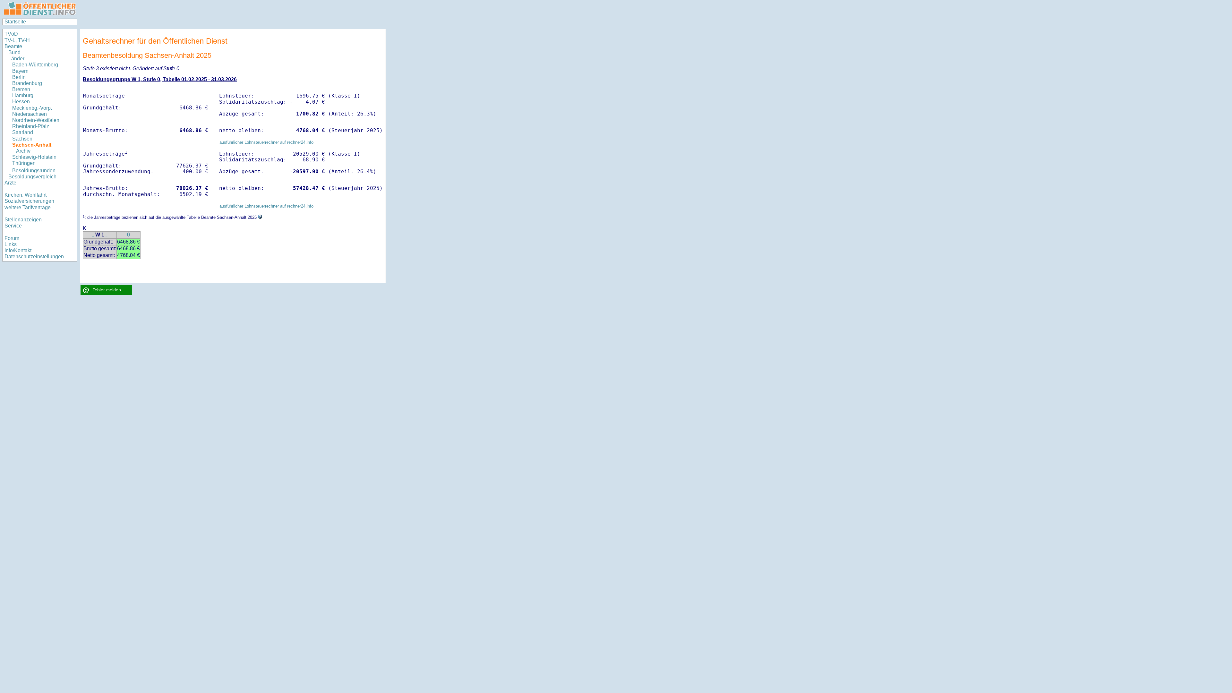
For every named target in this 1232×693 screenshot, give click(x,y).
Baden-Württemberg (35, 64)
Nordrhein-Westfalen (35, 120)
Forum (11, 238)
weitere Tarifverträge (27, 207)
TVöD (11, 34)
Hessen (21, 101)
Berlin (19, 77)
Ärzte (10, 182)
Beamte (13, 46)
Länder (16, 58)
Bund (14, 52)
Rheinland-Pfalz (30, 126)
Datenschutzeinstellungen (34, 256)
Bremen (21, 89)
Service (13, 225)
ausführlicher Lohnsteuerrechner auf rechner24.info (266, 142)
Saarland (22, 132)
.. (93, 235)
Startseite (15, 21)
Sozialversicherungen (29, 201)
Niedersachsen (29, 114)
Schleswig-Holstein (34, 157)
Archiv (23, 151)
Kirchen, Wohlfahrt (25, 195)
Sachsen (22, 138)
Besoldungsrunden (34, 170)
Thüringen (24, 163)
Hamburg (22, 95)
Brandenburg (27, 83)
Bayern (20, 71)
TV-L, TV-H (17, 40)
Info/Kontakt (17, 250)
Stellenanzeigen (23, 219)
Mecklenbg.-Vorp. (32, 108)
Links (10, 244)
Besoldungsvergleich (32, 176)
